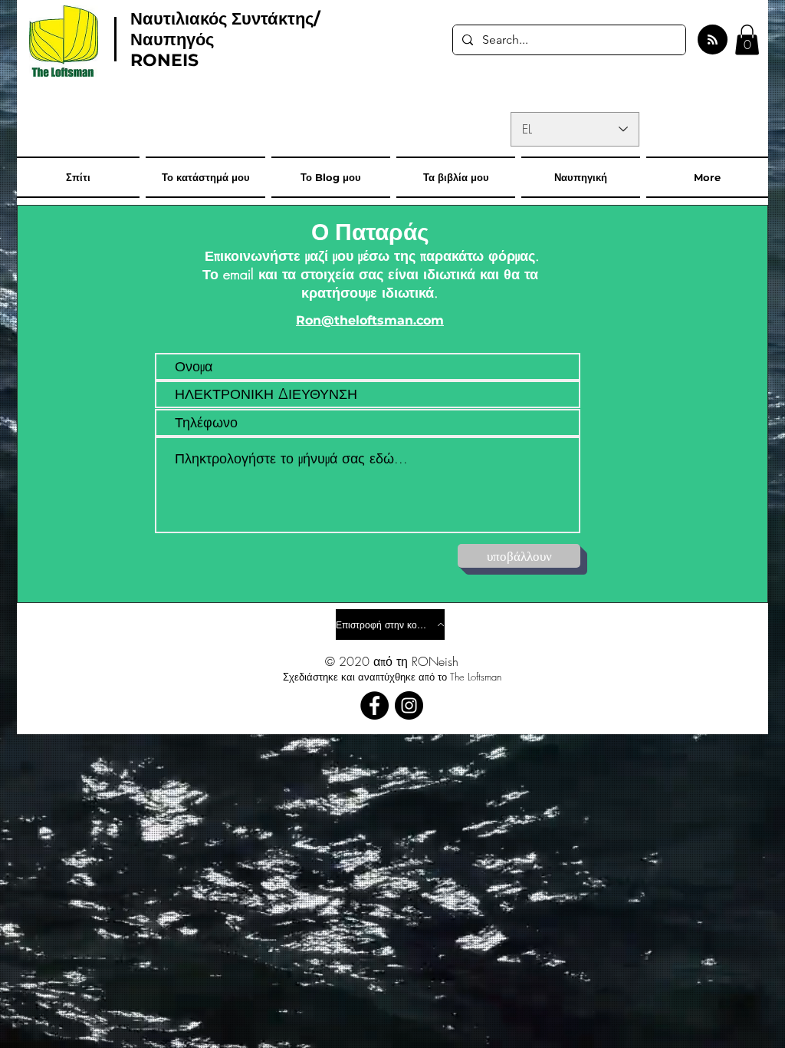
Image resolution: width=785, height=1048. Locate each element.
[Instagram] (409, 705)
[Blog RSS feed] (713, 40)
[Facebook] (374, 705)
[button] (747, 39)
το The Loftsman (469, 677)
